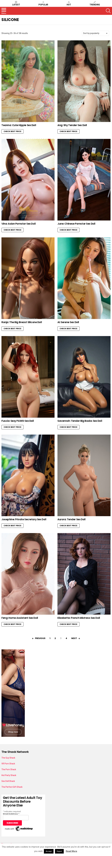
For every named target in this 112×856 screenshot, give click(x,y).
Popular (43, 4)
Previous (40, 638)
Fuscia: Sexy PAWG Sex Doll (17, 421)
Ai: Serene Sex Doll (68, 322)
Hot (69, 4)
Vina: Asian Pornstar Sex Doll (18, 223)
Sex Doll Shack (8, 781)
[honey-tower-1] (13, 736)
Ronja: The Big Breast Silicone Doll (21, 322)
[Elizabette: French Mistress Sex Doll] (84, 574)
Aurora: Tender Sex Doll (71, 519)
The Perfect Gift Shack (11, 787)
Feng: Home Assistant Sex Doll (19, 618)
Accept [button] (49, 851)
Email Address (11, 813)
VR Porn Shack (8, 763)
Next (74, 638)
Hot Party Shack (8, 775)
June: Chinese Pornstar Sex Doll (76, 223)
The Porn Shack (8, 769)
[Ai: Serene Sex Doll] (84, 278)
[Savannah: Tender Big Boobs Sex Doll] (84, 377)
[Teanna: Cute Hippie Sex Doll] (28, 81)
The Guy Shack (8, 758)
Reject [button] (59, 851)
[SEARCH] (108, 10)
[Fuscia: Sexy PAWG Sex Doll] (28, 377)
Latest (16, 4)
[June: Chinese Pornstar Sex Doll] (84, 179)
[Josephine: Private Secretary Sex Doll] (28, 475)
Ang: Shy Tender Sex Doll (72, 125)
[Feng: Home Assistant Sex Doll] (28, 574)
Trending (95, 4)
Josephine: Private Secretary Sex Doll (23, 519)
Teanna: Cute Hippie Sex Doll (18, 125)
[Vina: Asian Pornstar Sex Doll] (28, 179)
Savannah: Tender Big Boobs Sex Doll (79, 421)
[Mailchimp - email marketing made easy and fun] (19, 831)
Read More (71, 851)
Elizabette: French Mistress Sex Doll (78, 618)
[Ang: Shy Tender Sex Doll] (84, 81)
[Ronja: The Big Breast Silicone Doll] (28, 278)
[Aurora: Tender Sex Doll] (84, 475)
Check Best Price (12, 131)
